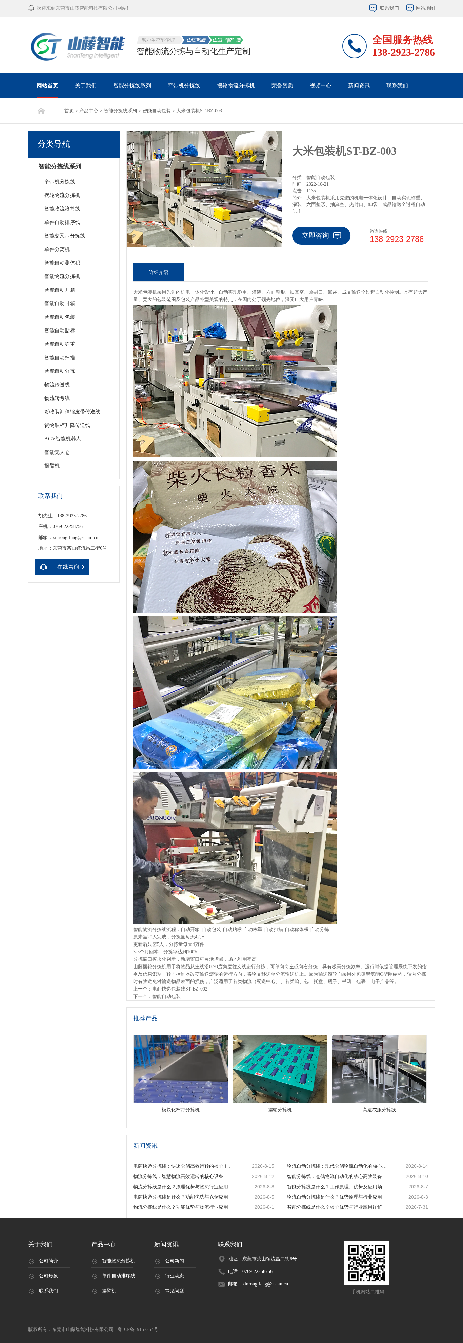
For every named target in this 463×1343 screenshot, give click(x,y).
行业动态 (174, 1275)
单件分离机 (57, 249)
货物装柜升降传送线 (67, 425)
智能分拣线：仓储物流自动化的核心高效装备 (334, 1176)
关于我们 (86, 85)
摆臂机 (52, 466)
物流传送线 (57, 384)
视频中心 (320, 85)
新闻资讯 (359, 85)
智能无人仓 (57, 452)
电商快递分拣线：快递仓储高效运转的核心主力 (183, 1166)
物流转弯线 (57, 398)
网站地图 (425, 8)
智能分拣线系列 (132, 85)
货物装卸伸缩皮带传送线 (72, 411)
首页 (69, 110)
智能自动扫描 (59, 357)
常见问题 (174, 1290)
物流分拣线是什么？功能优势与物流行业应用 (180, 1207)
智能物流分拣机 (62, 276)
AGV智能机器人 (62, 438)
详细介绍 (158, 272)
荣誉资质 (282, 85)
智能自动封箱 (59, 303)
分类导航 (54, 144)
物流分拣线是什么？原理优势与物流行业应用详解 (184, 1186)
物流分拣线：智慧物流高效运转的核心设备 (178, 1176)
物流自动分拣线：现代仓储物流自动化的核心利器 (338, 1166)
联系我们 (389, 8)
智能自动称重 (59, 344)
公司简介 (48, 1261)
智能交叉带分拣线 (64, 235)
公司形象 (48, 1275)
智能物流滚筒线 (62, 208)
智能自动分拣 (59, 371)
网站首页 (47, 85)
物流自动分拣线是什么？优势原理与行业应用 (334, 1197)
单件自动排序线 (62, 222)
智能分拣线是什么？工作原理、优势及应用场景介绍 (338, 1186)
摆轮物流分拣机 (236, 85)
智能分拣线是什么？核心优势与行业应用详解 (334, 1207)
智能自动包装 (156, 110)
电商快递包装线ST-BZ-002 (179, 989)
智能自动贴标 (59, 330)
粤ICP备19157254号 (137, 1329)
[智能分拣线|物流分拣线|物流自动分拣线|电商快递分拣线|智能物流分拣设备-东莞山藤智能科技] (78, 46)
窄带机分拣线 (184, 85)
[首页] (41, 110)
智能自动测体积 (62, 263)
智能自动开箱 (59, 290)
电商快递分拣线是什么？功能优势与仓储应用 (180, 1197)
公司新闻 (174, 1261)
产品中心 (88, 110)
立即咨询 (315, 235)
